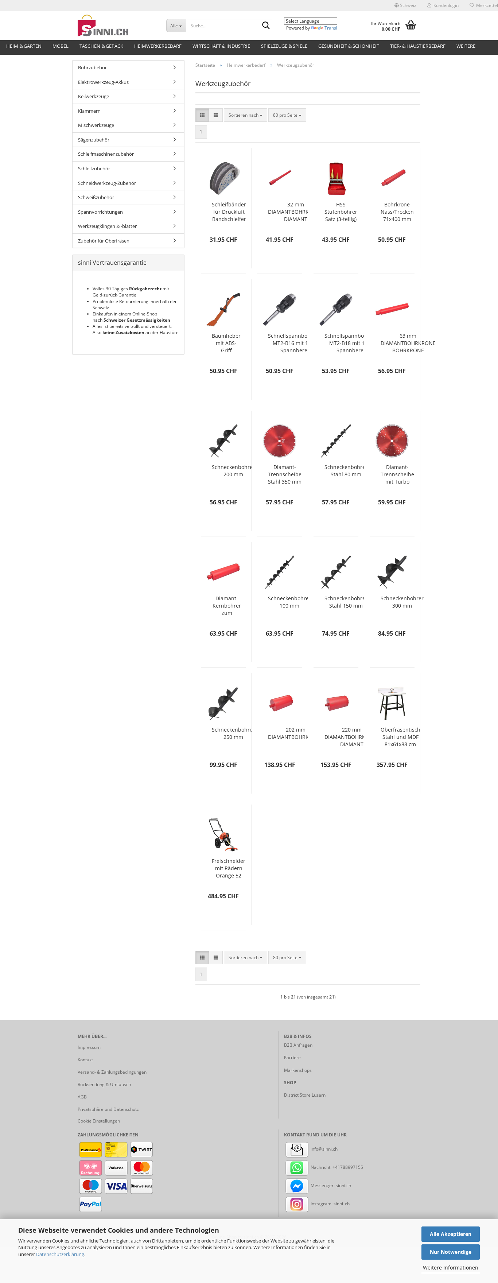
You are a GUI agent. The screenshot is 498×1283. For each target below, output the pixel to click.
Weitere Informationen (450, 1267)
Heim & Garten (24, 46)
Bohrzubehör (92, 67)
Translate (334, 28)
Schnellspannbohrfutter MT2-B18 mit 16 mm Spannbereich (353, 343)
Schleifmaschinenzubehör (106, 154)
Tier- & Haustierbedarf (418, 46)
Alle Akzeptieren (450, 1233)
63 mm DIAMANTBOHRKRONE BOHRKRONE (408, 343)
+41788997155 (347, 1167)
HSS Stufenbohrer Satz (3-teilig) (340, 211)
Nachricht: (321, 1167)
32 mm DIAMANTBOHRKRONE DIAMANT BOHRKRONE (295, 212)
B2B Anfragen (298, 1045)
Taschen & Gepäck (101, 46)
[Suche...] (266, 25)
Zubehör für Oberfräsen (103, 240)
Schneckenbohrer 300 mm (402, 602)
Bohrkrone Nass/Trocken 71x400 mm (397, 211)
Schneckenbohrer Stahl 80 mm (345, 471)
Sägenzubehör (93, 139)
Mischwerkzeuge (96, 125)
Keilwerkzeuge (93, 96)
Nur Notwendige (450, 1251)
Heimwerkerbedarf (158, 46)
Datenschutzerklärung (60, 1254)
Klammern (89, 111)
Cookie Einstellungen (99, 1121)
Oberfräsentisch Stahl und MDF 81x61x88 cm (400, 737)
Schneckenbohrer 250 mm (233, 733)
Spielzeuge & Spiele (284, 46)
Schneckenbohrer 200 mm (233, 471)
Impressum (89, 1047)
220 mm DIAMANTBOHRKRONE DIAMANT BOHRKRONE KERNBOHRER (352, 737)
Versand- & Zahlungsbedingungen (112, 1072)
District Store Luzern (305, 1095)
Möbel (60, 46)
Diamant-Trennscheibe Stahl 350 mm (284, 474)
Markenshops (298, 1070)
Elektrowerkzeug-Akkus (103, 82)
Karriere (292, 1057)
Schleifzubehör (94, 168)
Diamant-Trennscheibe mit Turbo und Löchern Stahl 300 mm (397, 474)
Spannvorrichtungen (100, 212)
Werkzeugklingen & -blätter (107, 226)
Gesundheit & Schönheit (348, 46)
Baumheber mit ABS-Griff (226, 343)
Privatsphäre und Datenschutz (108, 1109)
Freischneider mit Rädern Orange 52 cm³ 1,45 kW (228, 868)
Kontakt (85, 1060)
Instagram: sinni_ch (330, 1204)
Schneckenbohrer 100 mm (289, 602)
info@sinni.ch (324, 1149)
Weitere (465, 46)
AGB (82, 1097)
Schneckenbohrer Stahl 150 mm (345, 602)
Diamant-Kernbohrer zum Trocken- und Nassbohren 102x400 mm (227, 606)
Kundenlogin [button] (445, 5)
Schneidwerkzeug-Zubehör (107, 183)
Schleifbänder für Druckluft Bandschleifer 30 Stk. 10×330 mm (229, 212)
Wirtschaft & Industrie (221, 46)
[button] (405, 5)
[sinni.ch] (116, 25)
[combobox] (245, 115)
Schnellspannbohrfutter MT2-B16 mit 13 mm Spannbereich (297, 343)
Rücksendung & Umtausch (104, 1084)
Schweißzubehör (96, 197)
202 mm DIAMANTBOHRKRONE (295, 733)
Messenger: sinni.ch (330, 1185)
